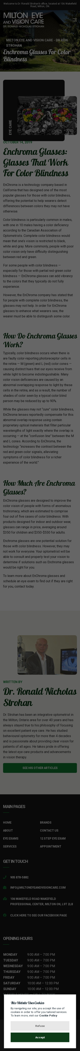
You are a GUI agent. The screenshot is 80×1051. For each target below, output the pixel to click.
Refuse (40, 1025)
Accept (40, 1037)
